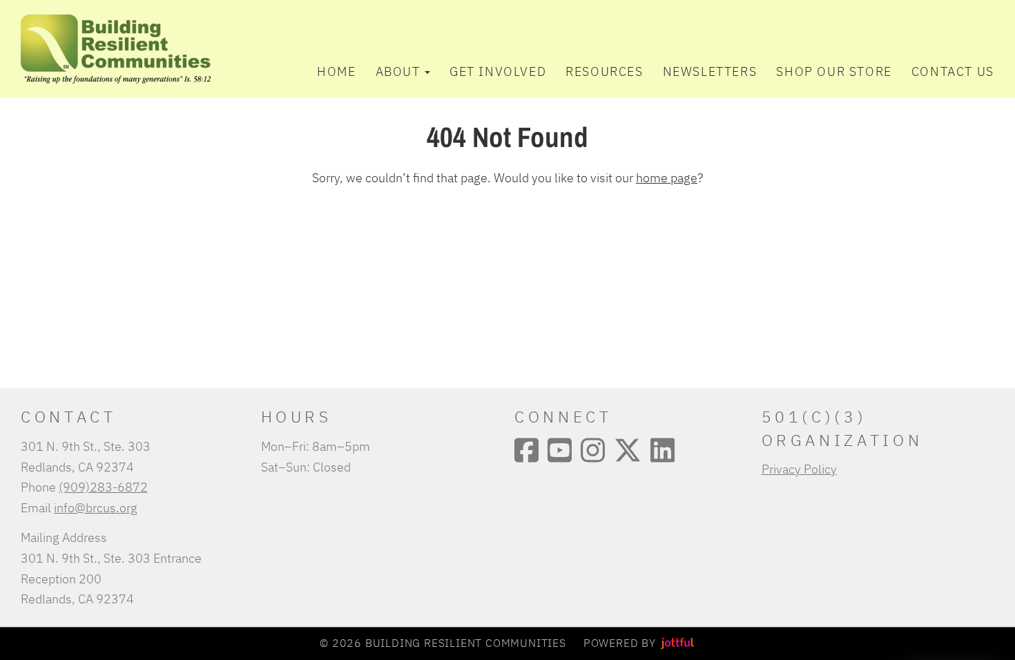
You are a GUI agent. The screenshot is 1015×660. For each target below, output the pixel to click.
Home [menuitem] (336, 71)
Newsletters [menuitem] (710, 71)
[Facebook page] (526, 450)
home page (666, 177)
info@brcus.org (95, 507)
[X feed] (627, 450)
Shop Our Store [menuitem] (833, 71)
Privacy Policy (799, 468)
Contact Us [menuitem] (952, 71)
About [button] (398, 71)
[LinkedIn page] (662, 450)
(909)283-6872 (103, 486)
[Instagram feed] (593, 450)
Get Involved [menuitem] (498, 71)
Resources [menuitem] (604, 71)
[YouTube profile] (560, 450)
